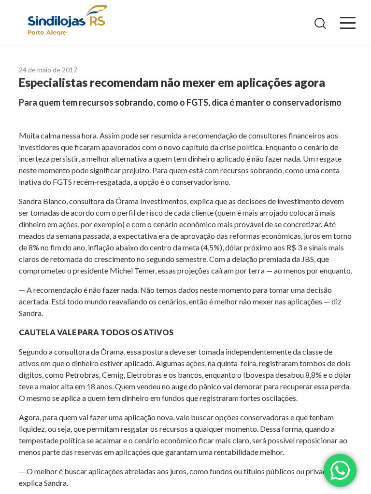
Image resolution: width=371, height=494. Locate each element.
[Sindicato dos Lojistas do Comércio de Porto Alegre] (67, 21)
